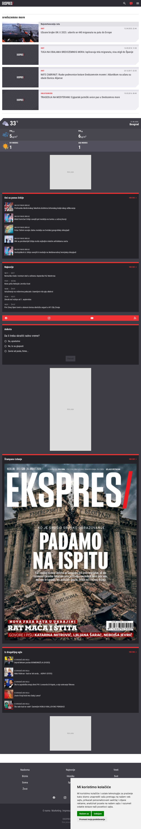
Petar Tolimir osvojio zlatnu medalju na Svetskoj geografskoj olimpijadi (70, 228)
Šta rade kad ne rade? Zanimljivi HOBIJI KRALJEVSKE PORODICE (70, 705)
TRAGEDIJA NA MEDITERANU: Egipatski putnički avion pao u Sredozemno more (70, 100)
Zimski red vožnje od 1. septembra (70, 298)
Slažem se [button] (84, 813)
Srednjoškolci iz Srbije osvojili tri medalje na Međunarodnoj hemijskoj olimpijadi (70, 250)
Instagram (49, 318)
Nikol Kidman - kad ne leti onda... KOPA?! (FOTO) (70, 672)
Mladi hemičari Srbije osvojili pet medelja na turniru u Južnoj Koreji (70, 217)
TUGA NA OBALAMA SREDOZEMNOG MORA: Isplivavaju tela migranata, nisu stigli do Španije (70, 54)
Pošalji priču (131, 3)
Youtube (92, 318)
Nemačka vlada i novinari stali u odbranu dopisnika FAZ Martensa (70, 274)
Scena (25, 782)
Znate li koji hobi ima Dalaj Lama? (70, 694)
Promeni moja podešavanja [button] (92, 819)
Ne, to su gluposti (16, 346)
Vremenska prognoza (70, 123)
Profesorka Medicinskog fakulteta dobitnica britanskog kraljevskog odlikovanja (70, 206)
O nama (46, 810)
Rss (135, 318)
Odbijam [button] (98, 813)
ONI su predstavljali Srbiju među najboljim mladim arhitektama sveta (70, 239)
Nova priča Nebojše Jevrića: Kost (70, 282)
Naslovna (25, 769)
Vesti (116, 769)
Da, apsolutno (14, 341)
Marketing (56, 810)
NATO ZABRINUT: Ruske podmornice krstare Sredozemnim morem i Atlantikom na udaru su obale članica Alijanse (70, 77)
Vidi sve (132, 198)
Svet (116, 776)
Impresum (67, 810)
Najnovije (70, 769)
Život (25, 788)
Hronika (70, 776)
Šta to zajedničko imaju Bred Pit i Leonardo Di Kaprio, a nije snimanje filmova (70, 683)
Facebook (6, 318)
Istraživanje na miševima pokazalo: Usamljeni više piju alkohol (70, 290)
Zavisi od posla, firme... (18, 351)
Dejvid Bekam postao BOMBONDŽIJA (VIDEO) (70, 661)
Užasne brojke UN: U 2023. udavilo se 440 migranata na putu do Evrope (70, 32)
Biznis (25, 776)
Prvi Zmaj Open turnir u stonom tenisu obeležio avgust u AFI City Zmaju (70, 306)
